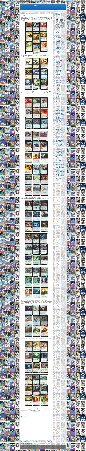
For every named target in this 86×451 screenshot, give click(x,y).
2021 (57, 96)
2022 (57, 36)
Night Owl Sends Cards (59, 158)
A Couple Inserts (59, 79)
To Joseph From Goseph (60, 44)
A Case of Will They (59, 70)
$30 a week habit (58, 149)
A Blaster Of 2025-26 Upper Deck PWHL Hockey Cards (60, 115)
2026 (57, 31)
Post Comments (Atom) (28, 443)
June (57, 88)
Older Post (50, 441)
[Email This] (33, 411)
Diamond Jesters (58, 126)
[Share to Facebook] (36, 411)
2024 (57, 33)
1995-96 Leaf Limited (59, 48)
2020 (57, 97)
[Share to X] (35, 411)
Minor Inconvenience (59, 77)
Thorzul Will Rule (59, 166)
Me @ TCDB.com (57, 14)
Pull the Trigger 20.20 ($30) (60, 167)
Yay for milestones (58, 121)
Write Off (57, 83)
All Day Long (58, 55)
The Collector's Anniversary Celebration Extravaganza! (60, 127)
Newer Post (23, 441)
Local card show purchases (60, 108)
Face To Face (58, 82)
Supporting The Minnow (60, 164)
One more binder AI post (59, 142)
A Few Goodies (58, 66)
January (58, 94)
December (58, 37)
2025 (57, 32)
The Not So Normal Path (60, 51)
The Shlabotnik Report (59, 113)
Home (36, 441)
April (57, 90)
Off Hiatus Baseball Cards (60, 151)
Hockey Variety (58, 62)
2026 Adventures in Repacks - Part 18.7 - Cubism (60, 119)
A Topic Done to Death (59, 136)
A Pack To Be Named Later (60, 131)
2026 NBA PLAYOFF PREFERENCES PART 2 (59, 145)
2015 (57, 104)
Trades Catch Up (59, 47)
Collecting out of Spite (59, 147)
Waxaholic (57, 174)
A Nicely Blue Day (59, 67)
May (57, 89)
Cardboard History (59, 129)
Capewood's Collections (60, 177)
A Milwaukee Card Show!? (59, 152)
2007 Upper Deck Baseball (60, 57)
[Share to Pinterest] (37, 411)
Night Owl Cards (58, 120)
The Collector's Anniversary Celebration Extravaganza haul (60, 124)
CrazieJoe (62, 19)
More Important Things (60, 69)
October (58, 40)
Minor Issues (58, 59)
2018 (57, 100)
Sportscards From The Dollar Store (59, 117)
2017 (57, 101)
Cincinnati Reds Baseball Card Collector (60, 141)
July (57, 86)
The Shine (58, 52)
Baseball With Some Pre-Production (60, 75)
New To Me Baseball (59, 65)
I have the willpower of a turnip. (60, 130)
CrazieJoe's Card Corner (31, 6)
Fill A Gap (57, 56)
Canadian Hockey (59, 76)
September (58, 41)
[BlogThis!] (34, 411)
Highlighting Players (59, 71)
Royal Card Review (59, 138)
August (58, 85)
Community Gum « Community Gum (59, 161)
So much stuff (58, 165)
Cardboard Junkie (59, 143)
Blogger (48, 447)
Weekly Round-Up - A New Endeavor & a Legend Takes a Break (60, 155)
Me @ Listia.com (57, 15)
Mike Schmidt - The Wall (59, 178)
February (58, 93)
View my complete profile (59, 27)
